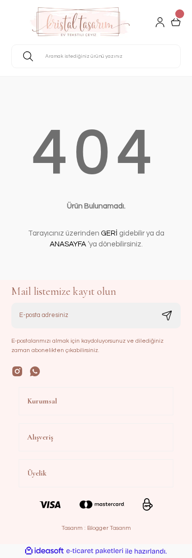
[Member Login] (160, 22)
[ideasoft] (44, 551)
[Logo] (79, 22)
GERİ (109, 233)
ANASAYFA (68, 244)
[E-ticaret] (95, 551)
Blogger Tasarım (109, 528)
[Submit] (167, 315)
